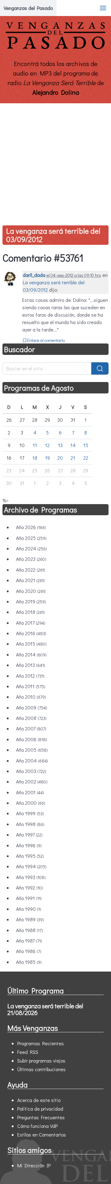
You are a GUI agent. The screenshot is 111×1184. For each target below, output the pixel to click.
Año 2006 (31, 739)
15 (85, 445)
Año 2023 (31, 559)
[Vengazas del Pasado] (55, 47)
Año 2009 (31, 707)
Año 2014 (31, 654)
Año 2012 (30, 675)
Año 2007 (31, 728)
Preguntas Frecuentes (41, 1117)
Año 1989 (30, 919)
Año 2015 (31, 643)
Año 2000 (30, 803)
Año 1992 (29, 887)
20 (60, 457)
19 (47, 457)
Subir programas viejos (41, 1060)
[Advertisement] (55, 161)
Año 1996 (29, 845)
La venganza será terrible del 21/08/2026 (45, 1009)
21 (73, 457)
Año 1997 (29, 834)
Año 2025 (31, 538)
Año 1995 (30, 856)
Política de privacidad (40, 1108)
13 (60, 445)
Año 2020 (31, 591)
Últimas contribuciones (41, 1069)
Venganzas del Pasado (28, 8)
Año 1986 (28, 951)
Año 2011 (30, 686)
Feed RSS (27, 1052)
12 (47, 445)
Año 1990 (28, 909)
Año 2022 (30, 569)
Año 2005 (32, 749)
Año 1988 (29, 930)
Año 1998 (30, 824)
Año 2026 (31, 527)
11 (35, 445)
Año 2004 (32, 760)
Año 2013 (30, 665)
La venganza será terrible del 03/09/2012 (53, 235)
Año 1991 (29, 898)
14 (73, 445)
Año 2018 (30, 612)
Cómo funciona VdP (37, 1126)
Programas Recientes (40, 1043)
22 (85, 457)
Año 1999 (30, 813)
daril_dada (34, 275)
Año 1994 (31, 866)
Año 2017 (30, 622)
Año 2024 (31, 548)
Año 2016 (31, 633)
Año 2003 (31, 771)
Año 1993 (31, 877)
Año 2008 (31, 718)
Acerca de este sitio (38, 1100)
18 (34, 457)
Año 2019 (31, 601)
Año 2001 (30, 792)
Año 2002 (31, 781)
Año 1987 (29, 940)
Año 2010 (31, 696)
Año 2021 (30, 580)
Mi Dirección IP (34, 1165)
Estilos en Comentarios (41, 1134)
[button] (103, 8)
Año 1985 (29, 962)
